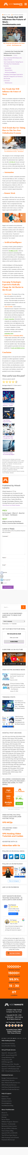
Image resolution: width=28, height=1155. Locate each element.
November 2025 (9, 740)
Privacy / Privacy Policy (14, 1031)
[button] (2, 583)
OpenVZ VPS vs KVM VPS (9, 1133)
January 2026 (13, 738)
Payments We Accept (8, 1140)
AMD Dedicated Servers (9, 1085)
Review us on (12, 913)
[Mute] (21, 664)
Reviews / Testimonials (8, 1124)
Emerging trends (12, 462)
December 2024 (17, 744)
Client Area (5, 1096)
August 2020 (17, 762)
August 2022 (17, 757)
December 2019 (6, 768)
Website (4, 572)
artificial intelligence (13, 466)
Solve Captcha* (6, 579)
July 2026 (4, 736)
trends (12, 472)
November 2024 (6, 745)
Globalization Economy (9, 471)
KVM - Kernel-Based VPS (9, 1055)
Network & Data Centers (9, 1126)
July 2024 (21, 745)
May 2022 (13, 759)
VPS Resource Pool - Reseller (10, 1064)
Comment (5, 536)
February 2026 (6, 738)
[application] (14, 658)
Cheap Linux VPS (7, 1059)
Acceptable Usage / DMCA (14, 1029)
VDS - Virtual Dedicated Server (11, 1071)
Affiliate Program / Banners (10, 1121)
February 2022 (9, 760)
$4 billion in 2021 (13, 250)
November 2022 (15, 755)
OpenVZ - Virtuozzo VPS (9, 1053)
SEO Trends (9, 463)
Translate (14, 623)
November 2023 (15, 749)
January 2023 (20, 753)
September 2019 (9, 770)
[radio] (3, 382)
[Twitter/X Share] (1, 576)
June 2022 (8, 759)
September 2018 (6, 773)
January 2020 (16, 766)
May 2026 (16, 736)
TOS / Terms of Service (14, 1033)
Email (4, 565)
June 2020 (8, 764)
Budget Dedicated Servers (10, 1078)
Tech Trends (11, 459)
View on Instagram (14, 881)
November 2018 (9, 772)
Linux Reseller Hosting (8, 1046)
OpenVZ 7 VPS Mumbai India (10, 1069)
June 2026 (10, 736)
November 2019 (15, 768)
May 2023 (22, 751)
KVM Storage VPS (7, 1062)
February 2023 (13, 753)
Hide (15, 55)
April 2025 (10, 742)
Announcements (7, 1101)
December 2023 (6, 749)
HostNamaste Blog (7, 1105)
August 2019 (17, 770)
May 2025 (5, 742)
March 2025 (17, 742)
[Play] (4, 664)
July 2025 (16, 740)
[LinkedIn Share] (1, 579)
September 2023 (9, 751)
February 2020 (9, 766)
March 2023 (5, 753)
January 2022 (16, 760)
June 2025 (22, 740)
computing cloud (15, 460)
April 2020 (19, 764)
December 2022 (6, 755)
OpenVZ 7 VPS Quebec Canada (11, 1066)
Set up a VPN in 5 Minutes (9, 1128)
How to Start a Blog (7, 1131)
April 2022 (19, 759)
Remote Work (20, 471)
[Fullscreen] (23, 664)
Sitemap (4, 1117)
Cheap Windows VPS (8, 1057)
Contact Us (5, 1115)
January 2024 (20, 747)
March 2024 (5, 747)
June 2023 (17, 751)
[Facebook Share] (1, 572)
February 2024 (13, 747)
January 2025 (8, 744)
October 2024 (14, 745)
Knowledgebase (6, 1103)
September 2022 (9, 757)
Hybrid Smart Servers (8, 1080)
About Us (4, 1112)
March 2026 (22, 736)
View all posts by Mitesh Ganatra (11, 505)
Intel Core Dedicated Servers (10, 1089)
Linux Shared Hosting (8, 1043)
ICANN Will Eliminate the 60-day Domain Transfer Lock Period (17, 676)
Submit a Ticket (6, 1099)
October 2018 (17, 772)
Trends (9, 465)
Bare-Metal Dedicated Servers (11, 1082)
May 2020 (13, 764)
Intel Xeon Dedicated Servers (11, 1087)
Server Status (6, 1119)
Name (4, 557)
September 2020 (9, 762)
